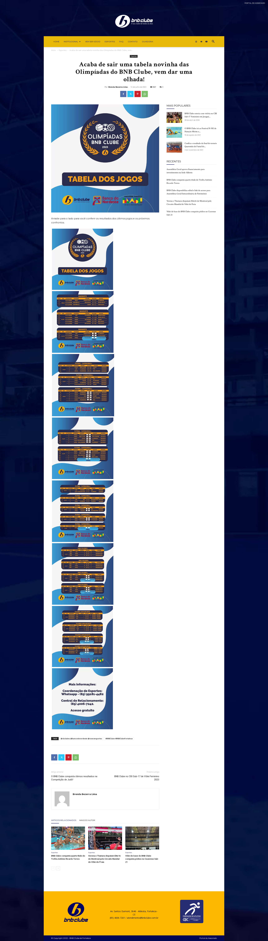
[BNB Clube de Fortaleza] (134, 21)
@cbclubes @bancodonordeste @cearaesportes (81, 738)
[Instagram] (196, 41)
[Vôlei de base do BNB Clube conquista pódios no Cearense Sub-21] (142, 838)
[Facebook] (123, 94)
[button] (213, 41)
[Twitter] (130, 94)
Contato (133, 41)
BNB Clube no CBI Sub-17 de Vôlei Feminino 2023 (136, 778)
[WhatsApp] (145, 94)
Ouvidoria (147, 41)
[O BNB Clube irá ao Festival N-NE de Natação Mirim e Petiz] (174, 132)
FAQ (121, 41)
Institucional (71, 41)
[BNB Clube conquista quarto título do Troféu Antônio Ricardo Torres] (68, 838)
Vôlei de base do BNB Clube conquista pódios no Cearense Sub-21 (142, 859)
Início (53, 50)
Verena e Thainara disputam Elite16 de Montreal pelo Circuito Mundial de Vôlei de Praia (104, 859)
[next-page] (58, 868)
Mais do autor (87, 820)
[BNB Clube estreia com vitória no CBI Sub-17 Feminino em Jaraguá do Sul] (174, 117)
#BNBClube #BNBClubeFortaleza (119, 738)
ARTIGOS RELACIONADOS (63, 820)
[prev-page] (53, 868)
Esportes (110, 41)
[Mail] (201, 41)
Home (56, 41)
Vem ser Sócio (92, 41)
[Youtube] (206, 41)
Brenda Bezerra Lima (118, 87)
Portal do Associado (255, 3)
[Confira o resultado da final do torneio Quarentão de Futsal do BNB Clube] (174, 147)
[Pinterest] (137, 94)
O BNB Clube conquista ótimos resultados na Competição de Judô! (74, 778)
